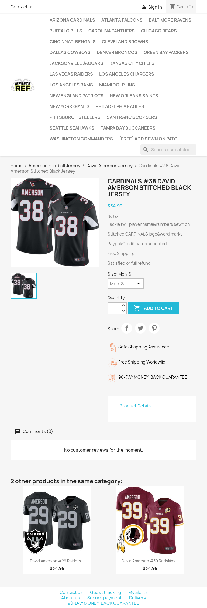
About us (71, 598)
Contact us (22, 7)
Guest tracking (106, 592)
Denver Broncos (117, 52)
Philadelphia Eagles (120, 106)
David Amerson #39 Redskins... (150, 560)
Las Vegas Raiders (71, 74)
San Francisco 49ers (132, 117)
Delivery (137, 598)
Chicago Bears (159, 31)
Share (126, 328)
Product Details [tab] (135, 406)
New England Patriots (77, 96)
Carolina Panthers (111, 31)
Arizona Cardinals (72, 20)
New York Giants (69, 106)
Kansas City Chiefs (131, 63)
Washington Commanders (81, 139)
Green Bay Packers (166, 52)
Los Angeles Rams (71, 85)
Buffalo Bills (66, 31)
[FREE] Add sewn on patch (150, 139)
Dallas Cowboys (70, 52)
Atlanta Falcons (122, 20)
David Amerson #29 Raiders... (57, 560)
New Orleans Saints (134, 96)
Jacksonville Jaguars (76, 63)
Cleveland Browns (125, 42)
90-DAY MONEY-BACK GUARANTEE (103, 603)
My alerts (138, 592)
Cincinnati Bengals (73, 42)
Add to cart (153, 308)
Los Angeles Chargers (126, 74)
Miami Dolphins (117, 85)
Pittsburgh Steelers (75, 117)
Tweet (140, 328)
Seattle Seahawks (72, 128)
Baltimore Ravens (170, 20)
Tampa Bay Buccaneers (128, 128)
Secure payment (105, 598)
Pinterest (154, 328)
